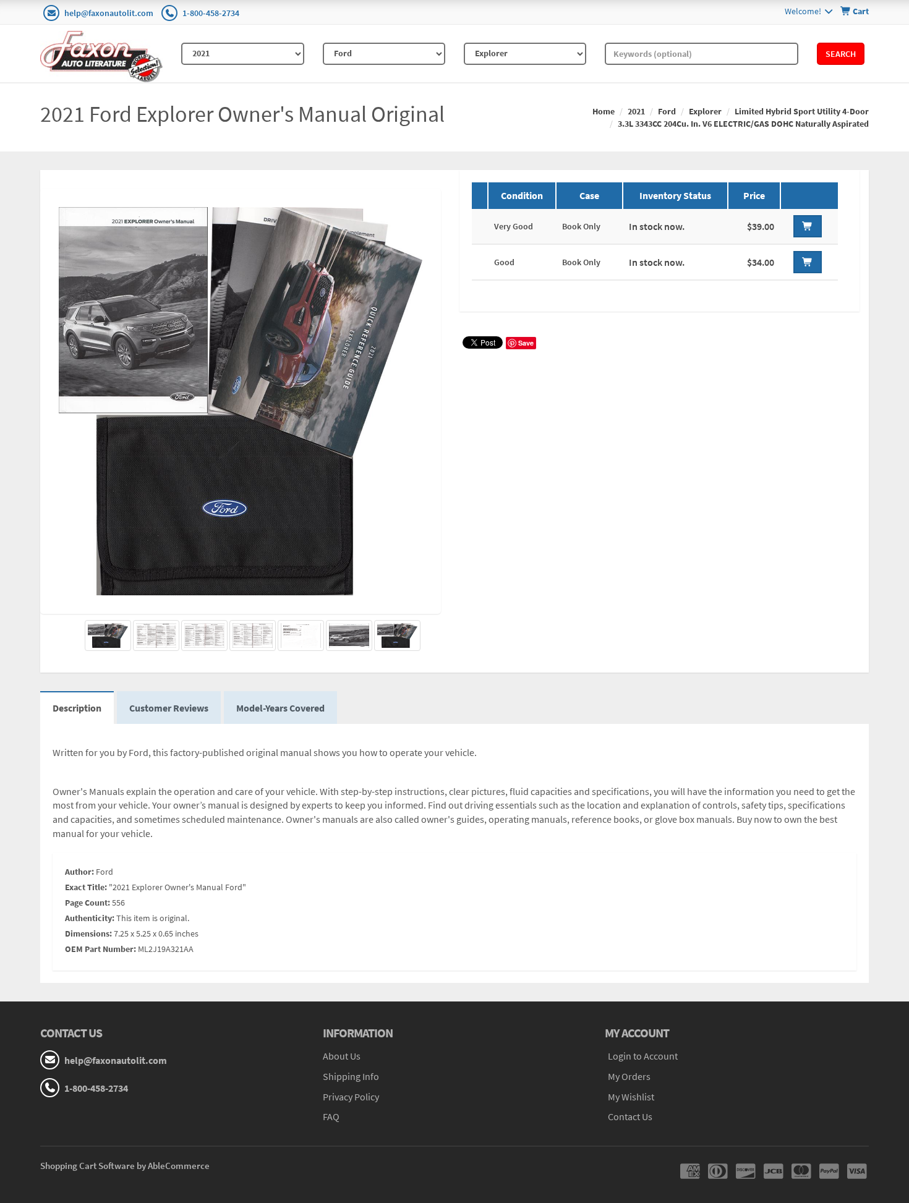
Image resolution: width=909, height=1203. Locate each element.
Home (603, 111)
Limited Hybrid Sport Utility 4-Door (802, 111)
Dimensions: (88, 933)
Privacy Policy (351, 1096)
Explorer (705, 111)
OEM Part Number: (100, 948)
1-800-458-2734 (210, 13)
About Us (342, 1056)
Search (841, 53)
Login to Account (643, 1056)
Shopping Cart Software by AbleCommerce (125, 1165)
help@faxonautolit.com (108, 13)
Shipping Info (351, 1076)
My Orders (629, 1076)
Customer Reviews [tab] (168, 708)
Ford (667, 111)
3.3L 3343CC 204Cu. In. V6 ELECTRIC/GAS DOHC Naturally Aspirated (743, 123)
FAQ (331, 1116)
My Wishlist (631, 1096)
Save (526, 342)
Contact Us (630, 1116)
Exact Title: (86, 887)
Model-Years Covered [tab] (280, 708)
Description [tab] (77, 708)
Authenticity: (89, 918)
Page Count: (87, 902)
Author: (79, 871)
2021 (636, 111)
